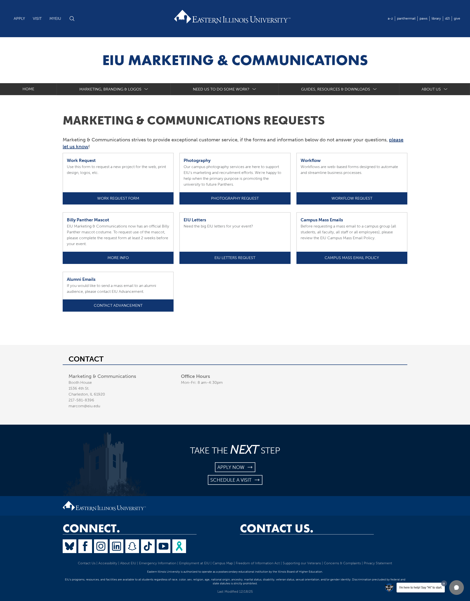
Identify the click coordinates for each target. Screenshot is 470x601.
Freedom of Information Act (258, 563)
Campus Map (222, 563)
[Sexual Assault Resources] (179, 546)
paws (423, 18)
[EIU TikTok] (148, 546)
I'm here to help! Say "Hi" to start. (420, 587)
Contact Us (86, 563)
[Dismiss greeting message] (444, 583)
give (457, 18)
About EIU (128, 563)
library (436, 18)
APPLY (19, 18)
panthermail (406, 18)
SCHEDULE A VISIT (232, 480)
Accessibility (107, 563)
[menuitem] (113, 89)
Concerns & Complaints (342, 563)
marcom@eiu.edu (84, 406)
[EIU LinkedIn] (116, 546)
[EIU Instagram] (101, 546)
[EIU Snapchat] (132, 546)
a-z (390, 18)
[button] (456, 587)
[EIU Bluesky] (69, 546)
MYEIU (55, 18)
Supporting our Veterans (302, 563)
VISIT (37, 18)
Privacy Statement (378, 563)
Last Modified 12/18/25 (235, 592)
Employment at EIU (194, 563)
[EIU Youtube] (163, 546)
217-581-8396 (81, 400)
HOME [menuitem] (28, 89)
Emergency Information (157, 563)
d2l (447, 18)
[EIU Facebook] (85, 546)
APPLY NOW (232, 467)
